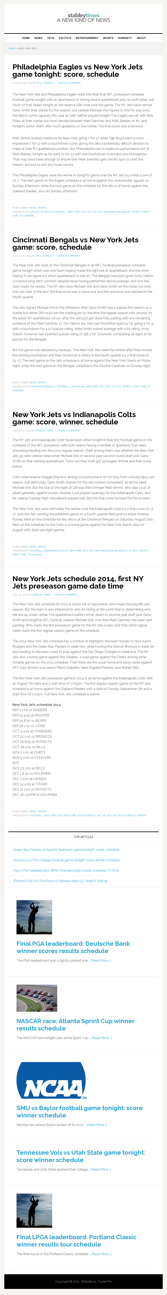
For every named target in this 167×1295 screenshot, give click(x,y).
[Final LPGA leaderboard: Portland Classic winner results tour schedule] (34, 1231)
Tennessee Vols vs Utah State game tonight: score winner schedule (80, 1156)
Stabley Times (83, 17)
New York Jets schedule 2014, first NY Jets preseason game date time (77, 582)
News (38, 38)
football (60, 211)
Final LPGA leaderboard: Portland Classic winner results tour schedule (76, 1240)
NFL (89, 211)
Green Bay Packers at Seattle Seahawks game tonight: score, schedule (66, 850)
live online (77, 386)
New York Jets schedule (80, 815)
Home (26, 38)
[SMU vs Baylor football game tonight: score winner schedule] (51, 1102)
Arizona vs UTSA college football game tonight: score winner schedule (66, 860)
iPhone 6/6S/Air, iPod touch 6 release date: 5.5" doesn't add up (60, 881)
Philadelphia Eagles (117, 211)
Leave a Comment (69, 82)
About (141, 38)
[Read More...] (101, 960)
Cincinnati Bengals (43, 386)
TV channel (27, 215)
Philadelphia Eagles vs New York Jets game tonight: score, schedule (77, 70)
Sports (108, 38)
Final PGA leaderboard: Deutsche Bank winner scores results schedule (73, 947)
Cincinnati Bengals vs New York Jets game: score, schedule (75, 243)
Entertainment (87, 38)
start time (139, 386)
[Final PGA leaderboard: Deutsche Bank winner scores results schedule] (34, 937)
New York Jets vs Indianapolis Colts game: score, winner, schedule (74, 418)
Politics (65, 38)
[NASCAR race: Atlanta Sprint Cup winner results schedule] (36, 1015)
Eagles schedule (41, 211)
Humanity (125, 38)
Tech (50, 38)
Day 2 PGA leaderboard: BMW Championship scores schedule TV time (66, 870)
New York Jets (76, 211)
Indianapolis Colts (56, 550)
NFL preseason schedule (111, 550)
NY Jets (98, 211)
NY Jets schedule (124, 815)
